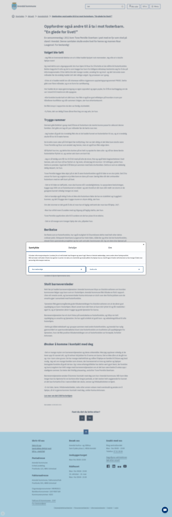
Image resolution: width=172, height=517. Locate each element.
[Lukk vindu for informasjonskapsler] (143, 244)
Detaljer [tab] (72, 247)
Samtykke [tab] (34, 247)
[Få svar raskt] (165, 510)
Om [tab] (110, 247)
